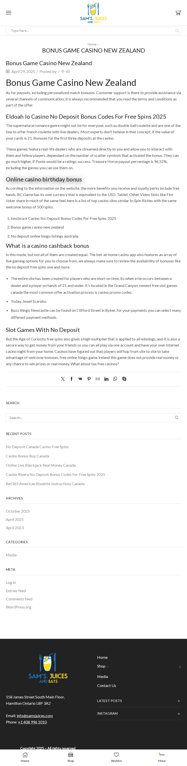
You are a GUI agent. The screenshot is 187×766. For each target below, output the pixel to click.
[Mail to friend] (97, 379)
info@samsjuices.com (35, 715)
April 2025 (15, 519)
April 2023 (15, 527)
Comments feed (19, 599)
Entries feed (16, 590)
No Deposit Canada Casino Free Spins (37, 446)
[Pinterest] (89, 379)
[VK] (80, 379)
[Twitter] (64, 379)
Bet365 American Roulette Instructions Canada (45, 483)
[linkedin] (106, 379)
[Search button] (177, 30)
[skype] (123, 379)
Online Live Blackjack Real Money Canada (41, 465)
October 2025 (18, 511)
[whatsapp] (115, 379)
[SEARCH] (176, 417)
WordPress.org (18, 607)
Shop (101, 666)
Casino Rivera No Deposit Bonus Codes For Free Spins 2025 (55, 474)
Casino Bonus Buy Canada (27, 456)
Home (92, 44)
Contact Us (106, 685)
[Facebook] (71, 379)
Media (11, 554)
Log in (11, 582)
